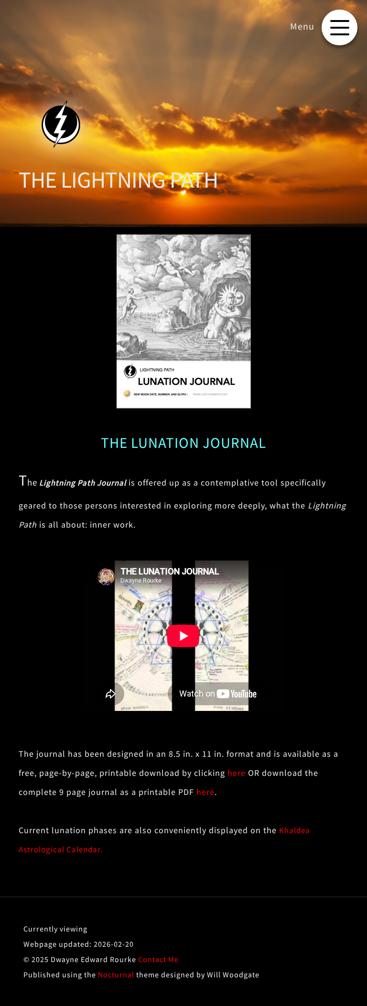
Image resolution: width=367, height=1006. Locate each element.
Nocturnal (116, 974)
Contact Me (158, 959)
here (236, 772)
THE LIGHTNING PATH (118, 179)
